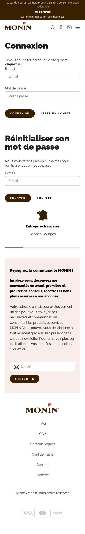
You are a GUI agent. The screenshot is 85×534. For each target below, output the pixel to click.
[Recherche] (52, 27)
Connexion (20, 113)
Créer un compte (56, 113)
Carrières (43, 475)
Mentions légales (42, 444)
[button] (69, 27)
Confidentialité (42, 454)
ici (23, 349)
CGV (42, 434)
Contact (42, 465)
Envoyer (18, 198)
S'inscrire (24, 378)
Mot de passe (15, 88)
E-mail (10, 173)
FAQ (42, 423)
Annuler (44, 198)
